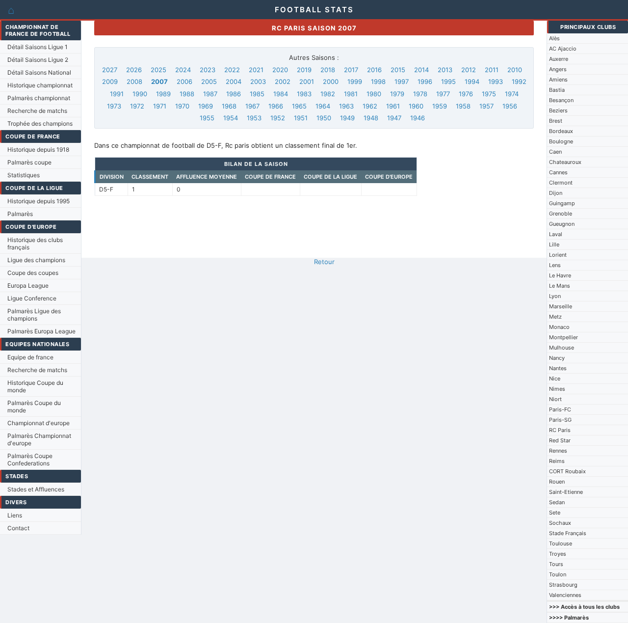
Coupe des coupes (32, 272)
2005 (209, 81)
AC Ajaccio (562, 48)
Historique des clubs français (35, 243)
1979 (397, 94)
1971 (159, 106)
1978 (420, 94)
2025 (158, 70)
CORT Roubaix (567, 471)
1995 (448, 81)
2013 (445, 70)
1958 (463, 106)
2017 (351, 70)
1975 (489, 94)
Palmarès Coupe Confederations (29, 459)
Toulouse (560, 543)
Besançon (561, 100)
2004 (233, 81)
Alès (554, 38)
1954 (230, 118)
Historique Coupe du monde (35, 386)
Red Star (560, 440)
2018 (327, 70)
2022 (232, 70)
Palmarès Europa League (41, 331)
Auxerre (558, 58)
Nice (554, 378)
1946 (417, 118)
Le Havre (560, 275)
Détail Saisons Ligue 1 (37, 47)
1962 (370, 106)
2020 (280, 70)
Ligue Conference (31, 298)
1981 (351, 94)
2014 (421, 70)
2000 (331, 81)
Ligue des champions (36, 260)
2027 (109, 70)
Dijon (555, 193)
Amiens (558, 79)
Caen (555, 151)
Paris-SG (560, 419)
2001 (306, 81)
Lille (554, 244)
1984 (280, 94)
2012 (468, 70)
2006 (184, 81)
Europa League (28, 285)
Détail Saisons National (39, 72)
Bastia (557, 89)
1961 (393, 106)
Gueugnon (562, 223)
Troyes (557, 553)
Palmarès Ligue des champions (34, 314)
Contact (18, 528)
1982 (327, 94)
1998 (378, 81)
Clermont (561, 182)
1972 (137, 106)
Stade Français (567, 533)
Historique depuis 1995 (38, 201)
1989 (163, 94)
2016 (374, 70)
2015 (398, 70)
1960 (416, 106)
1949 (347, 118)
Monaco (559, 327)
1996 (425, 81)
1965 (299, 106)
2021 (256, 70)
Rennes (558, 450)
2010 (514, 70)
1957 (486, 106)
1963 (346, 106)
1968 (229, 106)
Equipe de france (30, 357)
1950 (323, 118)
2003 (258, 81)
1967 (252, 106)
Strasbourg (563, 584)
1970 (182, 106)
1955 (207, 118)
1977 (443, 94)
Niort (555, 399)
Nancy (557, 357)
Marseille (560, 306)
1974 (512, 94)
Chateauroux (565, 162)
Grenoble (560, 213)
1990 (139, 94)
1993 (495, 81)
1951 (301, 118)
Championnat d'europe (38, 423)
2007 (159, 81)
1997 (401, 81)
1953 (254, 118)
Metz (555, 316)
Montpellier (563, 337)
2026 (134, 70)
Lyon (555, 296)
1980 (373, 94)
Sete (554, 512)
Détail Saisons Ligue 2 (37, 59)
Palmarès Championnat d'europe (39, 439)
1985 (257, 94)
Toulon (557, 574)
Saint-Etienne (566, 491)
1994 (472, 81)
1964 (322, 106)
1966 (275, 106)
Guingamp (562, 203)
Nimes (557, 388)
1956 (509, 106)
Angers (558, 69)
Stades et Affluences (35, 489)
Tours (556, 564)
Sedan (557, 502)
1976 (466, 94)
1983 (304, 94)
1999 (354, 81)
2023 (207, 70)
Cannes (558, 172)
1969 (205, 106)
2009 (110, 81)
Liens (14, 515)
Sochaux (560, 522)
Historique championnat (40, 85)
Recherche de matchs (37, 110)
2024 (183, 70)
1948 (371, 118)
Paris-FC (560, 409)
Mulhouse (561, 347)
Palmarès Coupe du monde (34, 406)
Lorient (558, 254)
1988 (187, 94)
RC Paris (560, 430)
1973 (114, 106)
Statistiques (23, 175)
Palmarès (20, 213)
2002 (282, 81)
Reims (557, 461)
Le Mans (559, 285)
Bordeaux (561, 131)
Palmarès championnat (38, 98)
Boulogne (561, 141)
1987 (210, 94)
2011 (491, 70)
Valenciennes (565, 595)
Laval (555, 234)
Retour (324, 262)
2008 (134, 81)
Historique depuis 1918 (38, 149)
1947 (394, 118)
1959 (439, 106)
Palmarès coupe (29, 162)
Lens (555, 265)
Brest (555, 120)
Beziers (558, 110)
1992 (519, 81)
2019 (304, 70)
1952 (277, 118)
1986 (233, 94)
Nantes (558, 368)
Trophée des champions (40, 123)
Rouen (557, 481)
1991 (117, 94)
